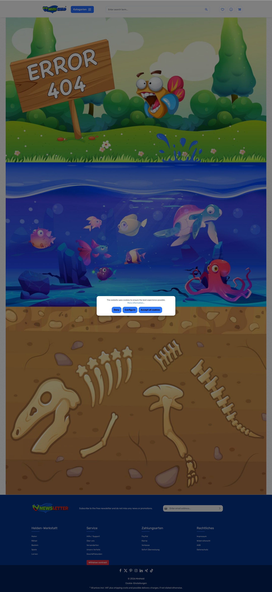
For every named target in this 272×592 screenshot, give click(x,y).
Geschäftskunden (94, 554)
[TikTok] (151, 571)
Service (92, 528)
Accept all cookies (150, 310)
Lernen (34, 554)
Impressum (202, 536)
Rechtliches (205, 528)
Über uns (90, 541)
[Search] (206, 9)
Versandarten (93, 545)
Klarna (144, 541)
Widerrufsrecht (203, 541)
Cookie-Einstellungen (136, 583)
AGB (199, 545)
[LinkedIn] (141, 571)
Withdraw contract (98, 562)
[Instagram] (136, 571)
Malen (34, 536)
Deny (116, 310)
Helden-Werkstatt (44, 528)
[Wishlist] (222, 9)
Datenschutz (202, 550)
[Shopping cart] (239, 9)
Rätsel (34, 541)
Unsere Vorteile (93, 550)
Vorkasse (146, 545)
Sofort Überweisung (150, 550)
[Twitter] (126, 571)
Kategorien (80, 9)
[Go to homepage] (54, 9)
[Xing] (147, 571)
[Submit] (220, 508)
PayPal (145, 536)
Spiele (34, 550)
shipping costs (121, 587)
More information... (136, 303)
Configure (130, 310)
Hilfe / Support (93, 536)
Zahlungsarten (152, 528)
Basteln (34, 545)
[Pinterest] (131, 571)
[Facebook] (121, 571)
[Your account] (231, 9)
